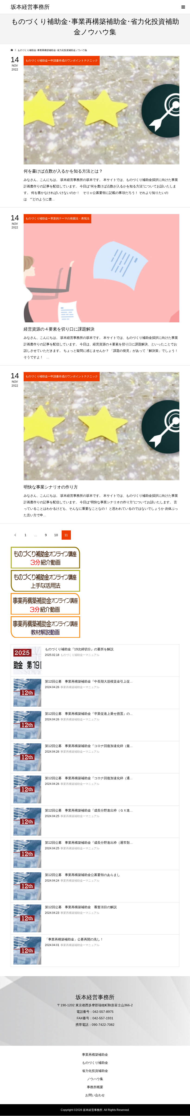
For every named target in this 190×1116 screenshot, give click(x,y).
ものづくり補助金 (95, 1063)
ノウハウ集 (95, 1079)
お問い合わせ (95, 1095)
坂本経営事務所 (30, 7)
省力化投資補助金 (95, 1071)
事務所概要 (95, 1087)
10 (56, 535)
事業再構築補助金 (95, 1054)
